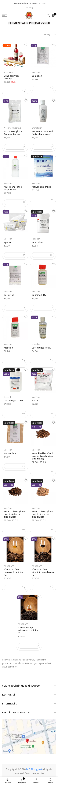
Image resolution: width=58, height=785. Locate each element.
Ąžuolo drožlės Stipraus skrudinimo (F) (28, 630)
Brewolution (37, 128)
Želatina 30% (39, 294)
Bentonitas (37, 242)
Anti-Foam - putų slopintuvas (13, 188)
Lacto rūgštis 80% (41, 347)
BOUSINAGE (9, 566)
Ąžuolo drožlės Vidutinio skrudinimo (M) (43, 572)
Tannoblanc (10, 453)
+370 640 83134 (37, 3)
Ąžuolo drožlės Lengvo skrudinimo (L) (14, 572)
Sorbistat (9, 294)
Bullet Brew (8, 72)
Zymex (7, 242)
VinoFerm (36, 72)
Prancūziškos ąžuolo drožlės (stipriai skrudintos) (14, 514)
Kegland (7, 397)
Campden (37, 75)
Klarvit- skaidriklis (41, 186)
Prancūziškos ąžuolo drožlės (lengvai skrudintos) (42, 514)
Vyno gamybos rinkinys (11, 77)
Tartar (35, 400)
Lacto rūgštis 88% (13, 400)
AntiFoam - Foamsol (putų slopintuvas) (42, 132)
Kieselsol (8, 347)
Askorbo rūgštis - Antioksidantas (13, 132)
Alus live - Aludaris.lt (12, 128)
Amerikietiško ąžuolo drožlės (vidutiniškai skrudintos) (43, 456)
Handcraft (36, 239)
